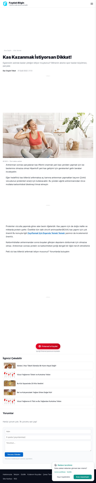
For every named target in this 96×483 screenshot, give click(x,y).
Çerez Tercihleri (49, 474)
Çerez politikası (60, 472)
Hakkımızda (7, 474)
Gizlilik (23, 474)
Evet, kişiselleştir (82, 477)
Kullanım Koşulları (34, 474)
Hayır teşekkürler (63, 477)
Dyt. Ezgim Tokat (9, 71)
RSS (15, 479)
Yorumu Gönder (13, 454)
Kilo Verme (17, 50)
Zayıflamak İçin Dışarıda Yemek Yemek (46, 233)
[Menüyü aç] (91, 3)
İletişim (16, 474)
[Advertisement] (48, 25)
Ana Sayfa (7, 50)
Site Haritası (7, 479)
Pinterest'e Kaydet (49, 346)
